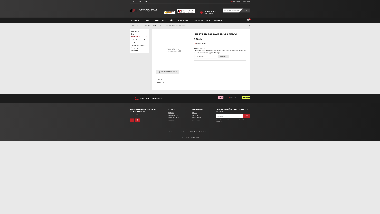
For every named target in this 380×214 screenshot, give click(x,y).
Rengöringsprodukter (201, 20)
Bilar (147, 20)
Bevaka (223, 56)
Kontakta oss (133, 1)
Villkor (140, 1)
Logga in (171, 120)
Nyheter (147, 1)
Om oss (194, 113)
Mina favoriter (236, 1)
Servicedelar (158, 20)
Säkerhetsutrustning (179, 20)
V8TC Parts (134, 20)
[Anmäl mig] (246, 116)
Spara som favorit (168, 72)
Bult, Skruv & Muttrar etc (140, 41)
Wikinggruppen (195, 137)
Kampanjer (218, 20)
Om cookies (196, 120)
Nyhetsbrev (196, 118)
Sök (246, 10)
